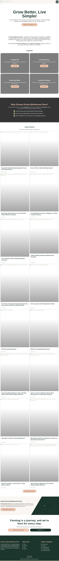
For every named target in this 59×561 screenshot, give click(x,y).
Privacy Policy (29, 556)
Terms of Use (29, 557)
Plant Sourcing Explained (8, 349)
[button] (57, 2)
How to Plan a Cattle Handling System (42, 168)
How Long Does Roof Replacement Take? (43, 303)
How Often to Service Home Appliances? (13, 438)
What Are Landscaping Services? (40, 349)
